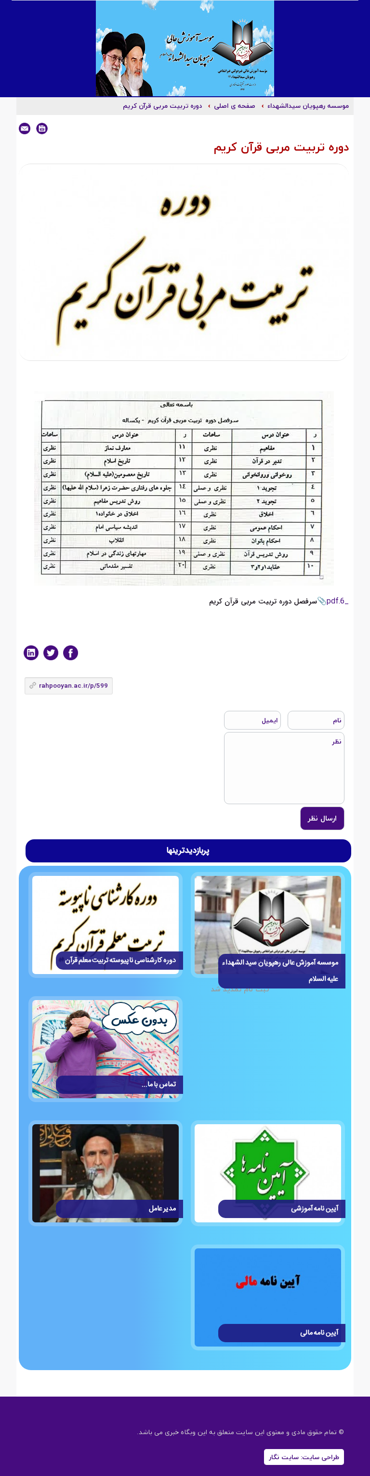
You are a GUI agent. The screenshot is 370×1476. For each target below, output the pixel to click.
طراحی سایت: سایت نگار (304, 1457)
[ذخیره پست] (42, 128)
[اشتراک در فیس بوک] (70, 652)
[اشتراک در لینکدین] (31, 652)
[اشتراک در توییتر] (50, 652)
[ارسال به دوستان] (24, 128)
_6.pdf (338, 601)
